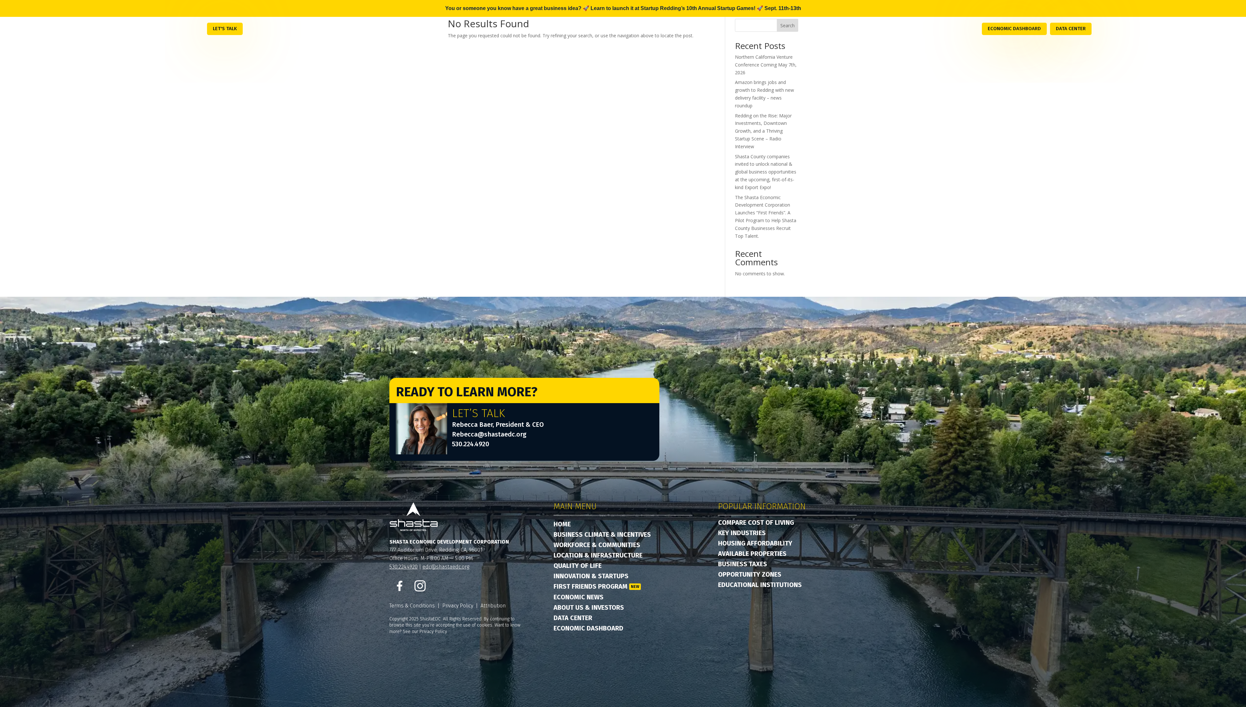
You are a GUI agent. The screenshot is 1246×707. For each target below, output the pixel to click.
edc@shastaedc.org (445, 567)
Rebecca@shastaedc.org (489, 434)
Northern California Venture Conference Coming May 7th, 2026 (766, 65)
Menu (193, 28)
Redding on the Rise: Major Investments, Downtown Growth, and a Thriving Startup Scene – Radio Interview (763, 131)
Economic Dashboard (1014, 28)
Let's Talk (225, 28)
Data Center (1071, 28)
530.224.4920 (470, 444)
